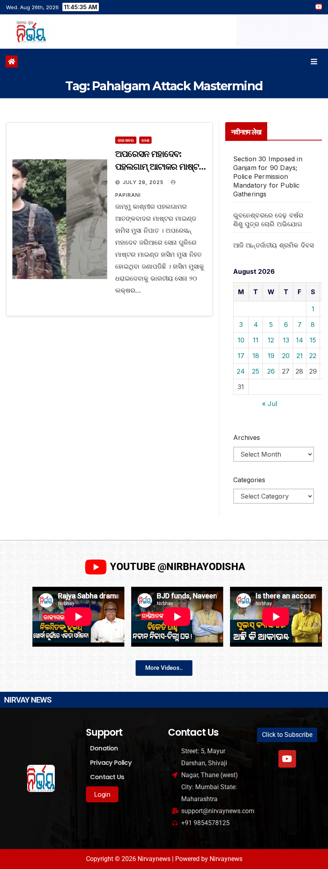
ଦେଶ (145, 140)
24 (241, 371)
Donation (104, 748)
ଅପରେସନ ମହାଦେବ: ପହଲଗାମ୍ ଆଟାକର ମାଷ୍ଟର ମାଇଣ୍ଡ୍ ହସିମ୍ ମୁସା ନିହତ (160, 166)
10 (241, 340)
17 (241, 356)
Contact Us (107, 777)
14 (299, 340)
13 (286, 340)
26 (271, 371)
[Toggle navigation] (314, 62)
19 (271, 356)
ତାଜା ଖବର (126, 140)
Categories (249, 480)
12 (271, 340)
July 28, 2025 (144, 182)
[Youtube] (287, 759)
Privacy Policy (111, 762)
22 (312, 356)
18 (255, 356)
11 (255, 340)
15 (313, 340)
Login (102, 794)
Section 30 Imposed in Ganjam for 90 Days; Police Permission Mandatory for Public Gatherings (267, 176)
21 (299, 356)
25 (255, 371)
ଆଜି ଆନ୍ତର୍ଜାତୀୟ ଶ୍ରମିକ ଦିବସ (273, 245)
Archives (246, 437)
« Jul (269, 404)
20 (286, 356)
